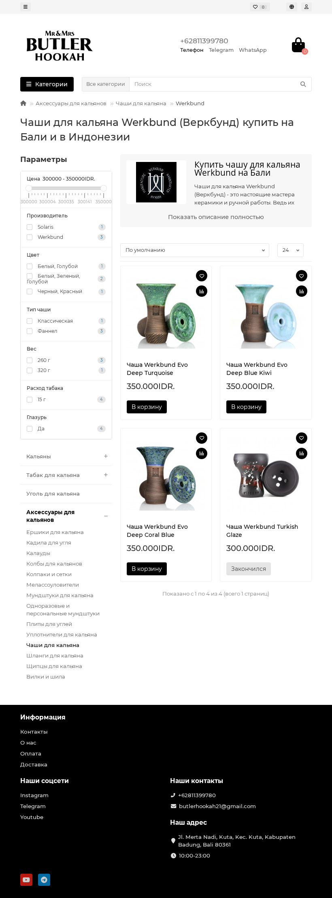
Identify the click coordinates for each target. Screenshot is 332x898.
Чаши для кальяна (141, 103)
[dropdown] (25, 6)
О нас (28, 742)
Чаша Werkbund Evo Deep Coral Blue (157, 530)
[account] (306, 6)
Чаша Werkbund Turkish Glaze (262, 530)
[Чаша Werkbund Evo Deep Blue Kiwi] (265, 313)
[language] (291, 6)
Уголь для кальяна (53, 493)
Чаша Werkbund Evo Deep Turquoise (157, 369)
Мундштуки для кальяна (60, 595)
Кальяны (38, 456)
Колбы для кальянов (54, 563)
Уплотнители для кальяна (61, 634)
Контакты (34, 731)
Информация (43, 717)
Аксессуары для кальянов (71, 103)
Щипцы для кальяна (54, 666)
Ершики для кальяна (55, 532)
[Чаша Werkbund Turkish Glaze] (265, 475)
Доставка (33, 764)
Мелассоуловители (52, 584)
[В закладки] (201, 275)
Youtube (31, 817)
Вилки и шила (45, 676)
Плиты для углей (49, 624)
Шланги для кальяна (54, 655)
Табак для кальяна (53, 475)
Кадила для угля (48, 542)
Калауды (38, 553)
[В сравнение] (201, 291)
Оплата (30, 753)
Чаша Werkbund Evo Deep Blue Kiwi (256, 369)
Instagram (34, 795)
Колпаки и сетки (49, 574)
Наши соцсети (44, 781)
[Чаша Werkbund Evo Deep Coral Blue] (166, 475)
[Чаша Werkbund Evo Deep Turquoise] (166, 313)
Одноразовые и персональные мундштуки (63, 609)
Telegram (33, 806)
